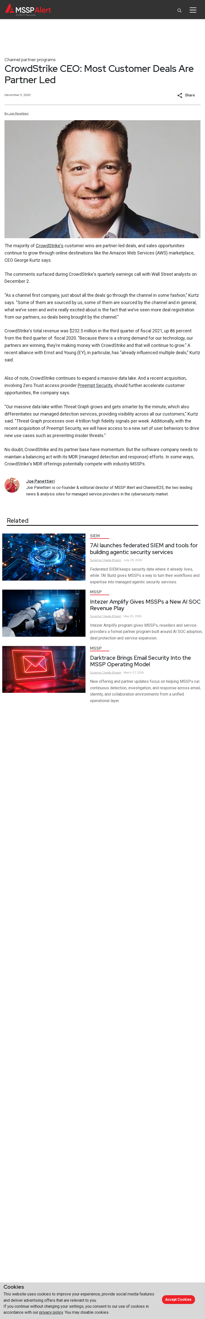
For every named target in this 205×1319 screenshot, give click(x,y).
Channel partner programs (30, 59)
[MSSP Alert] (28, 10)
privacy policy (51, 1312)
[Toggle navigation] (192, 10)
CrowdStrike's (50, 245)
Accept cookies (178, 1299)
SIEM (95, 536)
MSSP (96, 592)
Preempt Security (95, 385)
